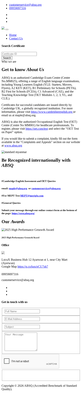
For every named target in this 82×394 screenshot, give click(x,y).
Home (13, 35)
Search (7, 58)
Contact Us (16, 38)
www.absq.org (13, 145)
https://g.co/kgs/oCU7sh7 (33, 266)
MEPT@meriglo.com (31, 195)
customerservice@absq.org (25, 4)
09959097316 (17, 8)
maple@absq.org (18, 188)
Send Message (20, 375)
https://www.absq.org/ (23, 213)
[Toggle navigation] (6, 29)
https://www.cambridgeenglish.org (52, 111)
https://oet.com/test (37, 128)
